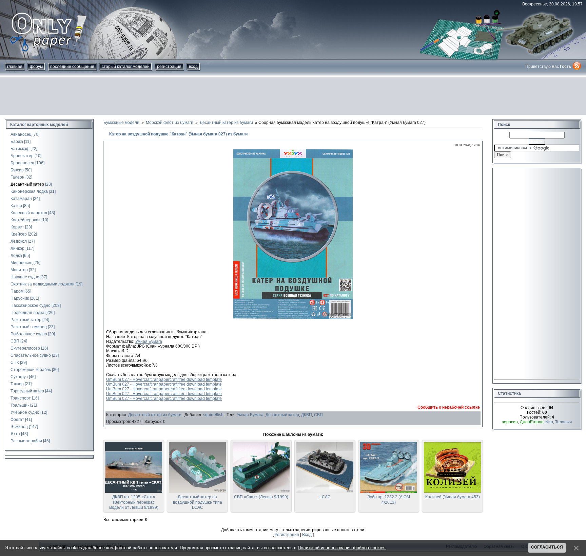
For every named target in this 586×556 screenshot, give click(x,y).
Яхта (15, 433)
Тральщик (20, 405)
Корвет (17, 227)
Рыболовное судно (29, 334)
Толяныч (563, 422)
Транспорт (21, 398)
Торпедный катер (27, 391)
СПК (15, 362)
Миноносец (22, 262)
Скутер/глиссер (25, 348)
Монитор (19, 269)
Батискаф (20, 148)
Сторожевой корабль (31, 369)
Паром (17, 291)
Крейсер (19, 234)
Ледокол (19, 241)
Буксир (17, 170)
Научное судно (25, 277)
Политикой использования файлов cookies (342, 547)
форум (36, 66)
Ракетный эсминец (29, 327)
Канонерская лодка (29, 191)
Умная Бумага (148, 341)
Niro (549, 422)
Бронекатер (22, 155)
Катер (16, 205)
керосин (510, 422)
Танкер (17, 384)
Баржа (17, 141)
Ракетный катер (26, 319)
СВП (15, 341)
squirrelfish (213, 414)
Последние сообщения (72, 66)
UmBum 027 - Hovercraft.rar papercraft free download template (164, 379)
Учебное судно (25, 412)
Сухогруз (19, 376)
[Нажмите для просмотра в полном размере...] (293, 317)
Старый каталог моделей (126, 66)
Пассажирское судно (31, 305)
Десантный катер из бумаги (154, 414)
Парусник (20, 298)
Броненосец (22, 163)
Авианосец (21, 134)
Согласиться (547, 547)
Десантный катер (27, 184)
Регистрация (169, 66)
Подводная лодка (27, 312)
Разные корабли (26, 441)
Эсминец (19, 426)
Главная (14, 66)
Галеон (17, 177)
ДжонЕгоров (531, 422)
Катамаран (21, 198)
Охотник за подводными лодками (43, 284)
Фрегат (17, 419)
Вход (193, 66)
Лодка (16, 255)
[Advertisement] (293, 96)
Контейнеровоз (25, 220)
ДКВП (306, 414)
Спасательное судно (31, 355)
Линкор (17, 248)
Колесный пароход (29, 212)
